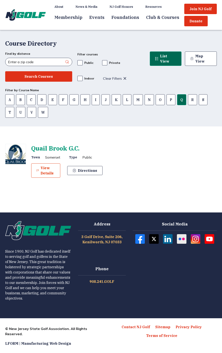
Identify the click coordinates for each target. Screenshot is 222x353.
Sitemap (162, 327)
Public (88, 63)
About (58, 7)
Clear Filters (112, 78)
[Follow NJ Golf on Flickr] (181, 239)
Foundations (125, 17)
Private (114, 63)
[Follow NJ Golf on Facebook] (140, 239)
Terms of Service (161, 335)
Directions (87, 170)
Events (96, 17)
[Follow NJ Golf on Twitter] (154, 239)
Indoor (89, 78)
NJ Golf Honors (121, 7)
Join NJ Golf (200, 9)
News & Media (86, 7)
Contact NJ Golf (136, 327)
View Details (47, 170)
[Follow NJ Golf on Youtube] (209, 239)
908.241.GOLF (102, 281)
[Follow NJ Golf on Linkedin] (168, 239)
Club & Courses (162, 17)
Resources (153, 7)
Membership (68, 17)
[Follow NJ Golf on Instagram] (195, 239)
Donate (195, 21)
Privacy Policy (189, 327)
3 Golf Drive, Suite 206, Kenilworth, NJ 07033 (101, 239)
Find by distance (17, 54)
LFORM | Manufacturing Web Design (38, 343)
